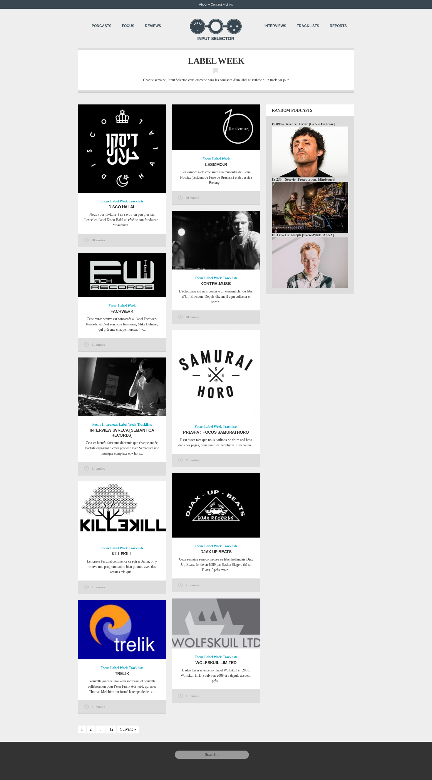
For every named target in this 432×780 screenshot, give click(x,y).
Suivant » (128, 729)
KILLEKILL (122, 553)
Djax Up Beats (215, 551)
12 (111, 729)
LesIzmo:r (216, 164)
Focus (128, 26)
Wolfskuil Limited (215, 662)
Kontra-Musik (216, 283)
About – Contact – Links (216, 4)
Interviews (275, 26)
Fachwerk (121, 311)
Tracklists (308, 26)
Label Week (119, 201)
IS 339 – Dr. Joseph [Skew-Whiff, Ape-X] (303, 235)
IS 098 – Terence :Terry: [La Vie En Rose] (303, 124)
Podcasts (101, 26)
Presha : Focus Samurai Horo (216, 432)
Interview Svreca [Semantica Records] (122, 433)
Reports (338, 26)
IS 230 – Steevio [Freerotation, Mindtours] (303, 179)
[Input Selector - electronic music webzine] (216, 39)
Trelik (122, 673)
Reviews (153, 26)
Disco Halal (121, 206)
